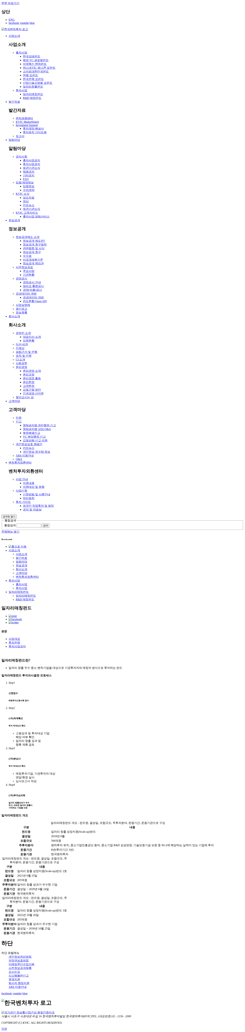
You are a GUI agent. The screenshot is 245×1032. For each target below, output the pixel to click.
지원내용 (28, 483)
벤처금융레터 (24, 118)
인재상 (20, 348)
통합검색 (10, 525)
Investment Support (27, 125)
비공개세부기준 (33, 259)
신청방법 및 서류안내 (36, 494)
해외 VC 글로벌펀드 (36, 60)
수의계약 (28, 190)
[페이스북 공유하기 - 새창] (15, 619)
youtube (24, 22)
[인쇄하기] (13, 616)
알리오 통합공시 (33, 286)
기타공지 (28, 175)
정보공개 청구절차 (35, 244)
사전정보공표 (24, 267)
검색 (45, 525)
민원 (19, 417)
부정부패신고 (31, 432)
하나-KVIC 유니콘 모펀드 (39, 67)
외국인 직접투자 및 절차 (38, 505)
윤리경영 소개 (32, 370)
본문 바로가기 (10, 3)
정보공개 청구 (32, 252)
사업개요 (14, 638)
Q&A (19, 459)
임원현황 (28, 340)
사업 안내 (22, 479)
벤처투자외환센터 (20, 462)
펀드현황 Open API (35, 301)
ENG (12, 19)
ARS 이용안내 (25, 455)
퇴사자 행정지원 (19, 983)
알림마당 (14, 139)
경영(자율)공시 (32, 289)
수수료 (27, 255)
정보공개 (14, 220)
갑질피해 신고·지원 (35, 440)
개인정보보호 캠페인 (29, 444)
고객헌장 (28, 385)
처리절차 (28, 498)
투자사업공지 (31, 164)
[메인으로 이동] (14, 29)
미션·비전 (22, 344)
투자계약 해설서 (33, 128)
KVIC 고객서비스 (27, 212)
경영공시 (21, 278)
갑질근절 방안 (32, 389)
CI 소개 (20, 359)
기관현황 (28, 274)
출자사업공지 (31, 160)
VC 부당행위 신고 (34, 436)
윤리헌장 (28, 382)
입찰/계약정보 (25, 182)
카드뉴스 (28, 205)
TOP (4, 1028)
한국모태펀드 (31, 56)
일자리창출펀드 (33, 86)
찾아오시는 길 (25, 397)
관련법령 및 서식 (33, 248)
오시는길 (14, 971)
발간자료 (14, 101)
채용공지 (28, 171)
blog (32, 22)
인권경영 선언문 (33, 393)
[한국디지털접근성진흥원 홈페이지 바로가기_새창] (28, 1012)
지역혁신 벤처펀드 (35, 63)
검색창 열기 (9, 516)
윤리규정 (28, 374)
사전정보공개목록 (20, 968)
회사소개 (14, 316)
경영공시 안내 (32, 282)
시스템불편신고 (19, 975)
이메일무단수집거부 (21, 964)
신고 (19, 421)
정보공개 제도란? (34, 240)
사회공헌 (21, 363)
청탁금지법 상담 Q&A (37, 429)
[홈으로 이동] (18, 546)
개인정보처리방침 (20, 956)
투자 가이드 (23, 501)
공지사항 (21, 156)
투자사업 (21, 90)
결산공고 (21, 308)
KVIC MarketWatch (27, 121)
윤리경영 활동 (32, 378)
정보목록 (21, 312)
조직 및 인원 (24, 355)
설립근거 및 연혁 (26, 351)
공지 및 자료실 (32, 509)
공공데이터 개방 (26, 293)
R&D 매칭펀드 (32, 97)
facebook (14, 22)
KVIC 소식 (22, 193)
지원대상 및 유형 (33, 486)
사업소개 (14, 35)
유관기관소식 (31, 167)
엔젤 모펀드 (30, 75)
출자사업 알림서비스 (36, 216)
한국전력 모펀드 (33, 79)
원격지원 (14, 979)
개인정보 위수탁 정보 (36, 451)
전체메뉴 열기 (10, 531)
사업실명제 (23, 305)
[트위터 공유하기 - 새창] (14, 622)
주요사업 (28, 271)
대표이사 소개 (32, 336)
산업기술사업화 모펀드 (37, 82)
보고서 (20, 136)
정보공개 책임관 (33, 263)
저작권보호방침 (19, 960)
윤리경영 (21, 367)
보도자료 (28, 197)
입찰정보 (28, 186)
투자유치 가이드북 (35, 132)
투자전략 (14, 642)
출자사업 (21, 52)
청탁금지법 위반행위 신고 (39, 425)
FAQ (26, 179)
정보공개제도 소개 (27, 237)
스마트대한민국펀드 (36, 71)
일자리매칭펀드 (33, 94)
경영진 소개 (23, 333)
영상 (26, 201)
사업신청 (21, 490)
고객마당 (14, 401)
